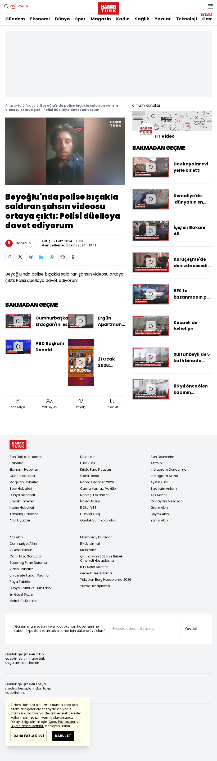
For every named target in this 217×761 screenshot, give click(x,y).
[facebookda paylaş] (9, 257)
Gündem (15, 19)
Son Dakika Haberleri (26, 456)
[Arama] (6, 6)
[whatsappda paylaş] (52, 257)
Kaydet (191, 628)
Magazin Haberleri (24, 482)
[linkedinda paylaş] (41, 257)
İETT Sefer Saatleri (94, 567)
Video (30, 105)
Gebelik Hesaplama (96, 573)
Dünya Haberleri (22, 495)
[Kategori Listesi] (210, 6)
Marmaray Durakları (96, 537)
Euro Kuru (87, 463)
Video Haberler (21, 569)
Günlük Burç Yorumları (98, 520)
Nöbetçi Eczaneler (94, 495)
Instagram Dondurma (169, 469)
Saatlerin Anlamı (164, 488)
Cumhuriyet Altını (23, 543)
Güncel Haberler (22, 476)
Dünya (62, 19)
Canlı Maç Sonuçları (26, 556)
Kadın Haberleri (22, 507)
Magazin (101, 19)
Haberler (16, 463)
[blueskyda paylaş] (30, 257)
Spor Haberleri (21, 488)
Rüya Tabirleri (20, 581)
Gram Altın (159, 507)
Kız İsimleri (88, 550)
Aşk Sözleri (159, 495)
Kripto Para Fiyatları (95, 469)
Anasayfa (13, 105)
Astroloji (157, 463)
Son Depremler (162, 456)
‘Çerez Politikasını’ (62, 721)
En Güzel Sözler (21, 594)
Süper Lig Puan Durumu (28, 562)
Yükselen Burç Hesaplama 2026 (105, 579)
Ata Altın (16, 537)
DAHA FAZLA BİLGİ (28, 735)
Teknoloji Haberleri (24, 514)
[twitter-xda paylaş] (20, 257)
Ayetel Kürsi (160, 482)
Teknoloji (186, 19)
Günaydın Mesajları (166, 501)
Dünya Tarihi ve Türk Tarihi (31, 588)
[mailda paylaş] (62, 257)
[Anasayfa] (18, 445)
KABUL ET (63, 735)
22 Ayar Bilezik (21, 550)
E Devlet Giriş (90, 514)
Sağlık (142, 19)
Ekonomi (40, 19)
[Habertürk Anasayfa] (108, 7)
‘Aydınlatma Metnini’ (27, 726)
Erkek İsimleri (90, 543)
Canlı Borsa (89, 476)
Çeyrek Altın (160, 514)
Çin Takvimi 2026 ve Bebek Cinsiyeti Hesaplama (101, 558)
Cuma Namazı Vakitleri (98, 488)
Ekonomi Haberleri (24, 469)
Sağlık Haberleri (22, 501)
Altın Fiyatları (20, 520)
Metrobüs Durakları (24, 600)
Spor (80, 19)
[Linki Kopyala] (73, 257)
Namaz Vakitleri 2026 (97, 482)
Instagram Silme (164, 476)
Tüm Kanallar (148, 105)
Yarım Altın (159, 520)
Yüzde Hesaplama (95, 586)
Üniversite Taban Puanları (30, 575)
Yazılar (163, 19)
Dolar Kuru (88, 456)
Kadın (123, 19)
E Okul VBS (88, 507)
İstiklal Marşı (90, 501)
